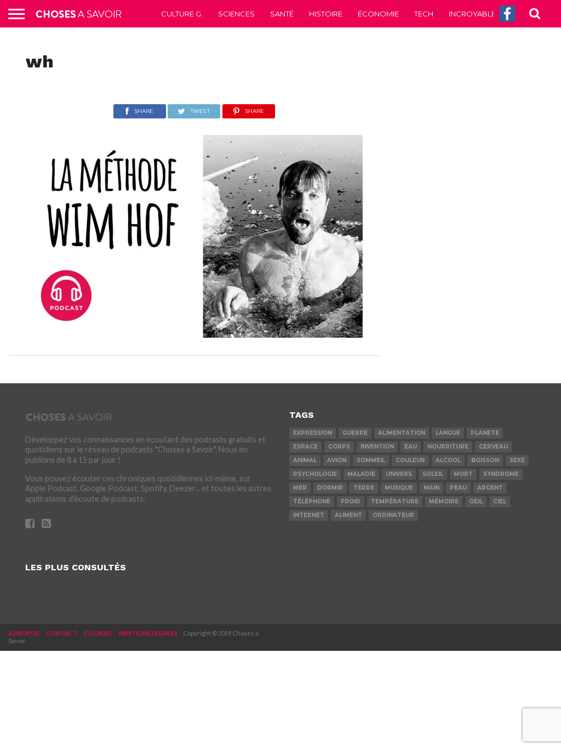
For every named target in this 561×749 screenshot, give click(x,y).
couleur (410, 460)
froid (350, 501)
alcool (448, 460)
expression (312, 432)
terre (363, 487)
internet (308, 515)
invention (377, 446)
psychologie (315, 474)
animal (305, 460)
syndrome (501, 474)
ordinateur (393, 515)
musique (399, 487)
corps (339, 446)
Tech (423, 13)
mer (300, 487)
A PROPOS (23, 633)
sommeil (371, 460)
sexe (517, 460)
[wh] (194, 334)
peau (458, 487)
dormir (330, 487)
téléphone (311, 501)
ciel (499, 501)
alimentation (401, 432)
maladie (361, 474)
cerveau (493, 446)
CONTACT (61, 633)
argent (490, 487)
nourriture (447, 446)
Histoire (325, 13)
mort (463, 474)
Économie (378, 13)
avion (336, 460)
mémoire (444, 501)
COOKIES (98, 633)
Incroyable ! (474, 13)
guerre (355, 432)
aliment (348, 515)
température (395, 501)
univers (399, 474)
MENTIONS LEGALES (148, 633)
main (431, 487)
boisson (485, 460)
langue (448, 432)
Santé (282, 13)
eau (410, 446)
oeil (476, 501)
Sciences (236, 13)
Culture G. (182, 13)
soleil (432, 474)
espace (305, 446)
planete (485, 432)
